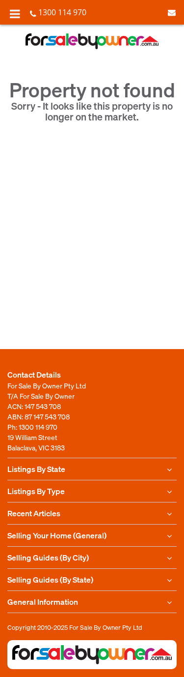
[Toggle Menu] (15, 14)
